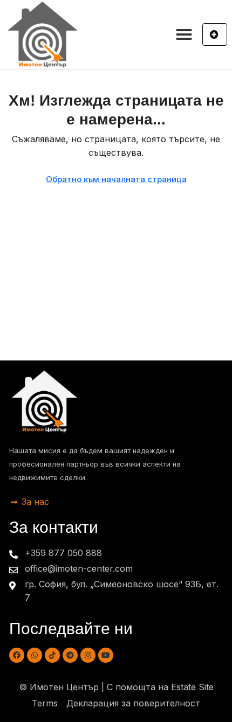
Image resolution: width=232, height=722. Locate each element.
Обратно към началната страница (116, 179)
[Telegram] (70, 655)
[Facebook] (16, 655)
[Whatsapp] (34, 655)
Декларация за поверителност (133, 703)
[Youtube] (105, 655)
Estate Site (192, 687)
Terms (45, 703)
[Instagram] (87, 655)
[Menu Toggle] (184, 34)
